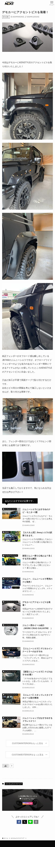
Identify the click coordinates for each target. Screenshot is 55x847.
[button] (19, 822)
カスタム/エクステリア (13, 784)
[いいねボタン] (5, 766)
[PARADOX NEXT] (9, 3)
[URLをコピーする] (36, 822)
